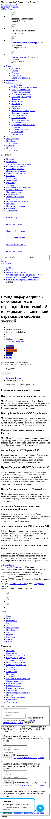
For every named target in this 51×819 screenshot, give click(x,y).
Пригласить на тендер (16, 244)
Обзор (9, 357)
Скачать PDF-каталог (15, 231)
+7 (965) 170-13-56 (9, 4)
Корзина (4, 261)
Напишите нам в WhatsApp (25, 43)
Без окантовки (18, 341)
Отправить (29, 723)
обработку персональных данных (29, 757)
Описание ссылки (14, 224)
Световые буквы (13, 217)
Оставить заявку (19, 57)
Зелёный (10, 346)
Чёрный (9, 353)
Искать (31, 257)
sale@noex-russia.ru (9, 7)
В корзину (6, 373)
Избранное (6, 263)
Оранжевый (11, 350)
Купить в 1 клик (13, 378)
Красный (10, 348)
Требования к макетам (16, 238)
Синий (9, 355)
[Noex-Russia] (7, 9)
